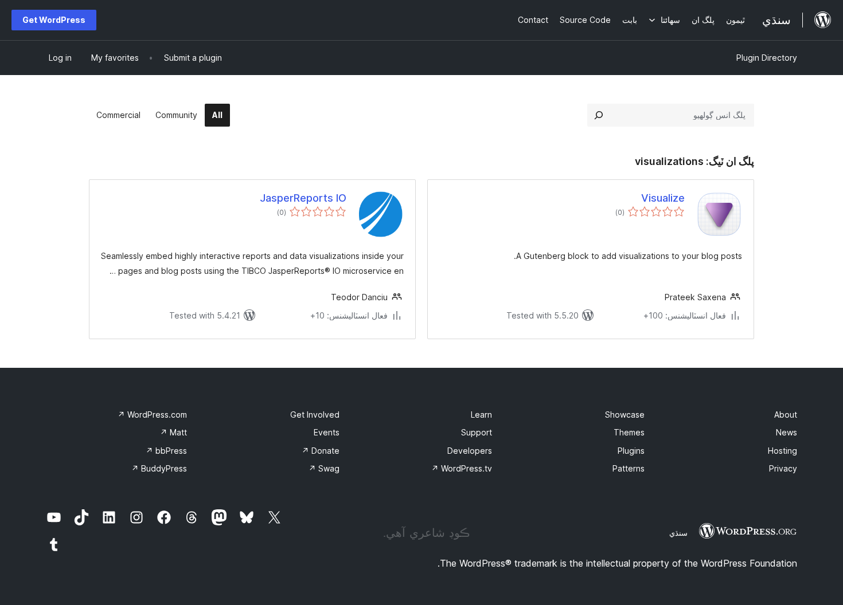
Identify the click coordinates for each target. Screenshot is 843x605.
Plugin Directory (766, 57)
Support (476, 432)
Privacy (783, 468)
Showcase (625, 414)
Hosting (782, 450)
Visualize (663, 198)
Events (326, 432)
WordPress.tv (461, 468)
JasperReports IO (303, 198)
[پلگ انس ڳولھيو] (598, 115)
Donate (320, 450)
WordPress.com (152, 414)
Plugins (631, 450)
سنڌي (678, 532)
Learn (481, 414)
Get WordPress (53, 20)
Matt (173, 432)
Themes (629, 432)
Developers (469, 450)
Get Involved (314, 414)
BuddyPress (159, 468)
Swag (324, 468)
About (785, 414)
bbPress (166, 450)
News (786, 432)
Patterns (628, 468)
